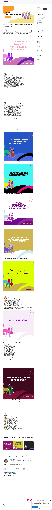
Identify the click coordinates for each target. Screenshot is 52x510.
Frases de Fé (38, 47)
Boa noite (38, 41)
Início (4, 501)
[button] (50, 500)
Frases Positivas (39, 55)
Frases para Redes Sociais (40, 54)
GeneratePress (31, 508)
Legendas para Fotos (40, 60)
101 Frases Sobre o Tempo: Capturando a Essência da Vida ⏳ (42, 23)
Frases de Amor (39, 45)
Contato (4, 500)
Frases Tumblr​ (39, 20)
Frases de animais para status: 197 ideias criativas (10, 473)
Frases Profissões (6, 471)
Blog (3, 499)
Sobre (4, 504)
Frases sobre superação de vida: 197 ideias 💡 (9, 472)
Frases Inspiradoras (39, 51)
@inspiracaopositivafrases (26, 456)
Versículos (38, 63)
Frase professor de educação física (14, 129)
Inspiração (38, 59)
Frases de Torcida (39, 50)
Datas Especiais (39, 42)
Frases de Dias (39, 46)
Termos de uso (5, 505)
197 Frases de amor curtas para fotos (41, 28)
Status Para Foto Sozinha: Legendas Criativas (42, 25)
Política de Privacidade (41, 508)
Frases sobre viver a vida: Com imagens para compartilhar (41, 18)
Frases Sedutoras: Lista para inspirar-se (41, 31)
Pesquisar (38, 7)
